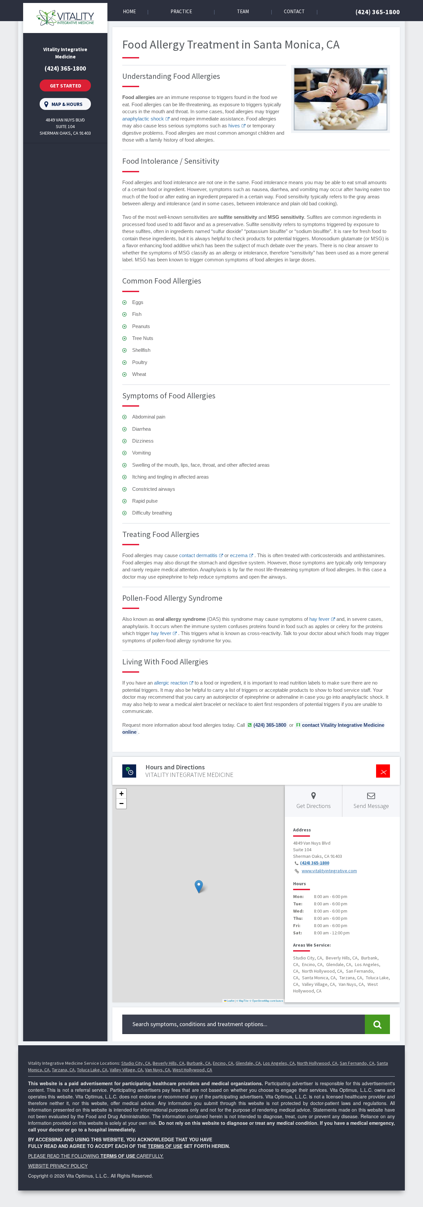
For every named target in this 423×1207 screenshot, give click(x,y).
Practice (181, 11)
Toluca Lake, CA (92, 1070)
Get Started (65, 86)
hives (234, 125)
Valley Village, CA (126, 1070)
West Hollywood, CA (192, 1070)
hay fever (319, 619)
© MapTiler (242, 1000)
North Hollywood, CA (317, 1063)
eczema (239, 555)
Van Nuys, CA (157, 1070)
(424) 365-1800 (378, 12)
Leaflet (230, 1000)
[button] (199, 886)
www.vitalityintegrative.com (329, 871)
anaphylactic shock (143, 118)
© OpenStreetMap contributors (266, 1000)
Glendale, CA (248, 1063)
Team (243, 11)
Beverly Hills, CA (168, 1063)
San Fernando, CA (357, 1063)
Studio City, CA (135, 1063)
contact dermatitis (198, 555)
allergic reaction (171, 683)
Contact (294, 11)
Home (129, 11)
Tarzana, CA (63, 1070)
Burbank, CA (199, 1063)
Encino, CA (223, 1063)
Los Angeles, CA (279, 1063)
